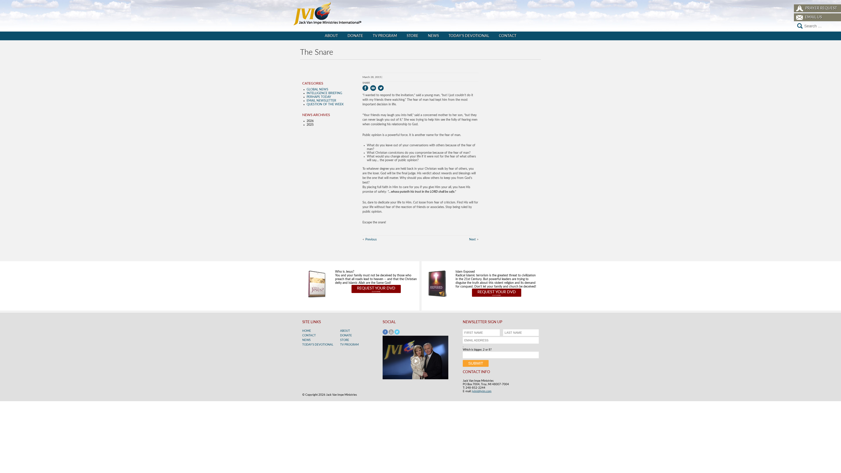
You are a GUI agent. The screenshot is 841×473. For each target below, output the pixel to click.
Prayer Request (821, 8)
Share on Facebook (365, 88)
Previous (371, 239)
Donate (355, 36)
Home (306, 331)
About (331, 36)
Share (366, 83)
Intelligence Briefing (324, 93)
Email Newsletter (321, 100)
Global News (317, 89)
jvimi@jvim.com (481, 391)
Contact (507, 36)
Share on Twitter (381, 88)
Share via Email (373, 88)
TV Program (385, 36)
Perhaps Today (319, 97)
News (433, 36)
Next (472, 239)
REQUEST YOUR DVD (376, 288)
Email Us (813, 17)
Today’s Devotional (469, 36)
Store (412, 36)
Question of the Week (325, 104)
